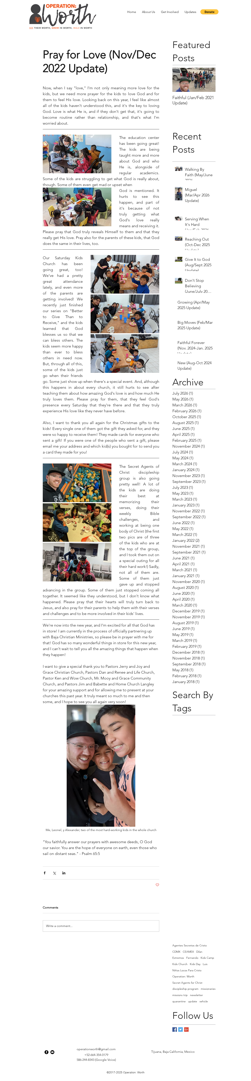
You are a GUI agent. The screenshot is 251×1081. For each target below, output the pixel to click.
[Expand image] (125, 274)
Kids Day (195, 964)
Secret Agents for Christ (187, 982)
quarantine (179, 1001)
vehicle (203, 1001)
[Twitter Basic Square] (180, 1029)
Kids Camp (207, 958)
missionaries (208, 989)
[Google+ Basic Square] (186, 1029)
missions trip (180, 995)
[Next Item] (209, 80)
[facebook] (46, 1052)
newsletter (196, 995)
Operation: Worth (183, 976)
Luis (205, 964)
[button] (148, 12)
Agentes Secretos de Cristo (189, 945)
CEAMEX (188, 951)
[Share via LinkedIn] (64, 873)
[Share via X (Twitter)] (54, 873)
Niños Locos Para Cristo (186, 970)
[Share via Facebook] (44, 873)
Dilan (199, 951)
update (192, 1001)
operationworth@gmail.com (96, 1049)
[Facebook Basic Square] (174, 1029)
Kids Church (179, 964)
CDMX (176, 951)
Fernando (192, 958)
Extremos (178, 958)
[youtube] (52, 1052)
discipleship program (185, 989)
